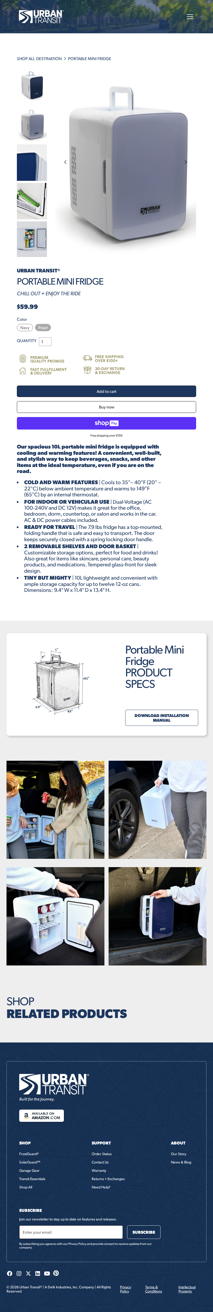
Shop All (25, 1187)
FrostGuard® (29, 1153)
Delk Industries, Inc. (63, 1287)
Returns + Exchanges (108, 1178)
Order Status (102, 1153)
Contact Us (100, 1162)
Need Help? (101, 1187)
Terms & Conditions (153, 1289)
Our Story (178, 1153)
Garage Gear (29, 1170)
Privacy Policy (125, 1289)
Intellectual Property (187, 1289)
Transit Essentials (32, 1178)
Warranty (99, 1170)
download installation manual (162, 718)
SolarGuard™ (29, 1162)
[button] (189, 16)
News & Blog (181, 1162)
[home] (41, 16)
